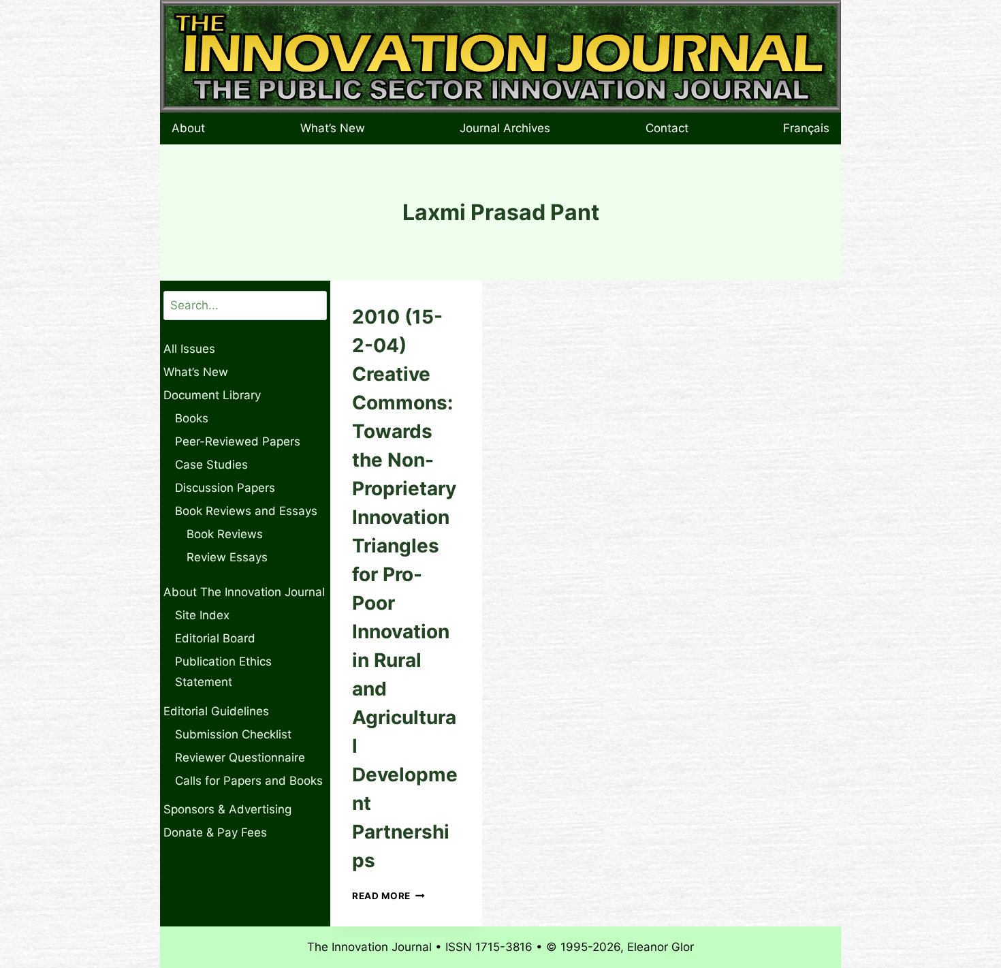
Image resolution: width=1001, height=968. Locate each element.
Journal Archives (505, 128)
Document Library (212, 395)
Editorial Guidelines (216, 711)
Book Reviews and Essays (246, 511)
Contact (667, 128)
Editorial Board (215, 638)
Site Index (202, 615)
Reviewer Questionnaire (240, 757)
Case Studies (211, 464)
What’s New (332, 128)
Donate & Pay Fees (215, 832)
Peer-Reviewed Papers (237, 441)
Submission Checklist (233, 734)
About (188, 128)
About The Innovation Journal (244, 592)
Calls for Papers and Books (249, 780)
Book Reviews (225, 534)
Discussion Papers (225, 488)
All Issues (189, 349)
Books (191, 418)
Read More (388, 895)
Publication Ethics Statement (223, 672)
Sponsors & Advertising (227, 809)
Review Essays (227, 557)
